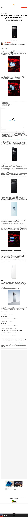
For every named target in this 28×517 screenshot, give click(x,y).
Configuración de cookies (12, 498)
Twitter (13, 40)
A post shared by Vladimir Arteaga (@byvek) (13, 131)
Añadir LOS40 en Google (5, 48)
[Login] (27, 5)
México (1, 7)
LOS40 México (14, 5)
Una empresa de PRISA (14, 501)
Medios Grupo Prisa (14, 502)
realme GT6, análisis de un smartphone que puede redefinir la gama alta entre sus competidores (10, 487)
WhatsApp (14, 40)
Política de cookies (6, 497)
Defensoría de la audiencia (16, 497)
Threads (17, 492)
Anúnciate (17, 498)
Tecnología (6, 13)
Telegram (16, 40)
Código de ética (10, 497)
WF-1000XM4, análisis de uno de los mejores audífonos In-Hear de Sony (18, 487)
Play (14, 516)
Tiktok (10, 492)
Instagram (13, 492)
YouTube (11, 492)
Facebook (11, 40)
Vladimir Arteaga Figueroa (7, 42)
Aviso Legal (2, 497)
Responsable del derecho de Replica (23, 497)
